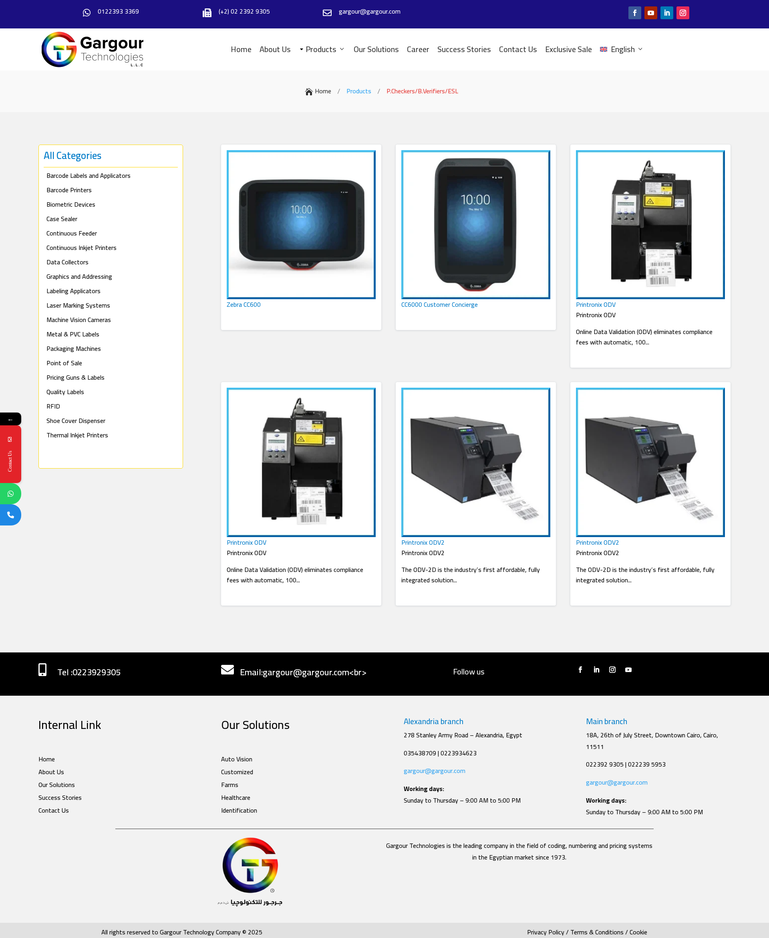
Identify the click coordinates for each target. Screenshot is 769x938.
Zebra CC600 (244, 304)
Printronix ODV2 (423, 542)
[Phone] (10, 514)
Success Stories (464, 49)
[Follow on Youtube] (650, 12)
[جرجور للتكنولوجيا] (92, 49)
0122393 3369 (118, 11)
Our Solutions (376, 49)
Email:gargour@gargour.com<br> (303, 672)
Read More (242, 315)
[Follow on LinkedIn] (666, 12)
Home (241, 49)
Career (418, 49)
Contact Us (518, 49)
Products (317, 49)
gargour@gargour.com (434, 771)
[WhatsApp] (10, 493)
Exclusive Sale (568, 49)
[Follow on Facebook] (634, 12)
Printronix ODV (596, 304)
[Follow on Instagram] (682, 12)
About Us (275, 49)
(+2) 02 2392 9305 (244, 11)
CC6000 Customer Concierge (439, 304)
